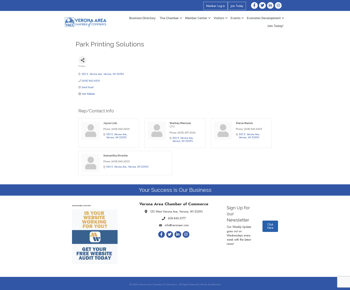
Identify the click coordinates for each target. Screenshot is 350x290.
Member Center (196, 18)
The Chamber (169, 18)
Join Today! (275, 26)
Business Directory (142, 18)
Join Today (237, 6)
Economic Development (264, 18)
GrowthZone (214, 284)
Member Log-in (215, 6)
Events (235, 18)
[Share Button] (82, 60)
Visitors (219, 18)
